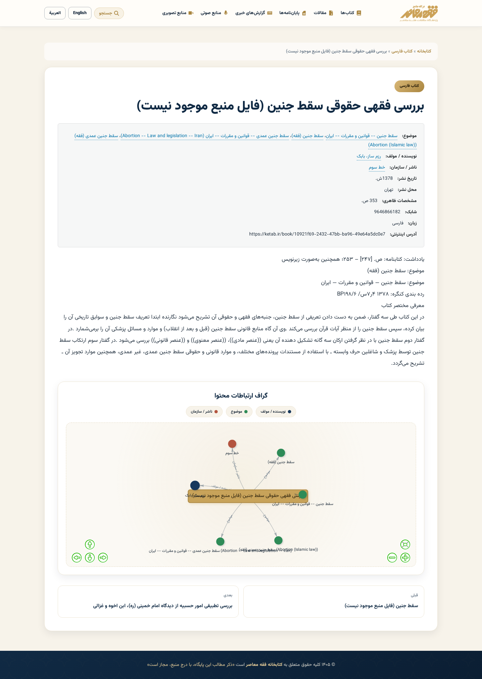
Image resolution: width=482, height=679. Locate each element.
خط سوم (377, 167)
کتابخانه (424, 51)
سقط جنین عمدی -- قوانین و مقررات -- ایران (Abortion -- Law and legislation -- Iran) (205, 136)
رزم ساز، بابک (369, 156)
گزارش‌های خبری (250, 13)
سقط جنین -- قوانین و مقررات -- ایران (361, 136)
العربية (55, 13)
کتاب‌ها (347, 13)
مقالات (320, 13)
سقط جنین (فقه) (307, 136)
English (80, 13)
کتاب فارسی (402, 51)
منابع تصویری (174, 13)
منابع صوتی (211, 13)
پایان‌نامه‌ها (289, 13)
